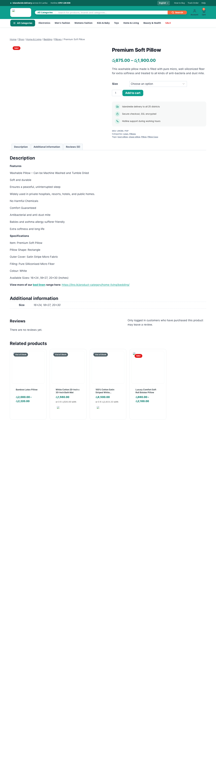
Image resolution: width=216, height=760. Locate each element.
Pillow (143, 137)
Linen (125, 134)
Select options (146, 410)
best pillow (123, 137)
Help (203, 3)
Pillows (132, 134)
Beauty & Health (152, 23)
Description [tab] (21, 146)
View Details (26, 410)
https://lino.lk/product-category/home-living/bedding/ (96, 284)
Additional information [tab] (47, 146)
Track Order (193, 3)
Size (115, 83)
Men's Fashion (62, 23)
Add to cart (132, 93)
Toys (116, 23)
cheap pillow (134, 137)
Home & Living (131, 23)
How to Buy (179, 3)
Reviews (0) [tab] (73, 146)
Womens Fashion (83, 23)
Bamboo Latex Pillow (26, 389)
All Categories (24, 23)
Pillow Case (153, 137)
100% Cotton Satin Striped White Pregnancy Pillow (105, 392)
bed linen (39, 284)
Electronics (44, 23)
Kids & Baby (103, 23)
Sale (168, 23)
